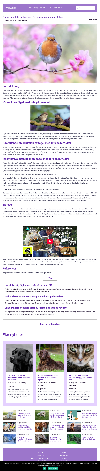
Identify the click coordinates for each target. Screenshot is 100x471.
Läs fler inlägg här (50, 324)
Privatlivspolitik (53, 468)
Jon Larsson (22, 20)
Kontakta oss (58, 8)
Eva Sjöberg (22, 383)
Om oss (42, 8)
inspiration (11, 386)
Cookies (49, 8)
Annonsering (33, 8)
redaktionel (93, 20)
